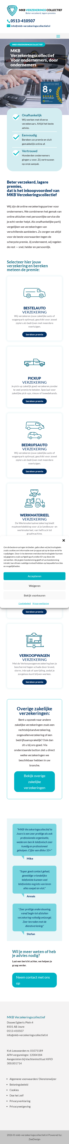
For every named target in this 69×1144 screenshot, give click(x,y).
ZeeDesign (34, 1139)
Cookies (14, 1090)
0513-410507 (15, 1030)
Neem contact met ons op (33, 980)
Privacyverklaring (41, 603)
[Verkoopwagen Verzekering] (34, 656)
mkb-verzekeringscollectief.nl (32, 1134)
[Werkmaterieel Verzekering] (34, 515)
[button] (63, 540)
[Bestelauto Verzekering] (34, 308)
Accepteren (34, 576)
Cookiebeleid (25, 603)
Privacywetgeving (20, 1106)
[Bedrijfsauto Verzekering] (34, 445)
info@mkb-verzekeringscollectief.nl (30, 25)
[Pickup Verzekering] (34, 377)
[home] (34, 10)
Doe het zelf (17, 1095)
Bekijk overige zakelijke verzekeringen (34, 782)
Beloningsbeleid (19, 1084)
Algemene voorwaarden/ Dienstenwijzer (33, 1078)
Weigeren (34, 585)
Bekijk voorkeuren (34, 595)
